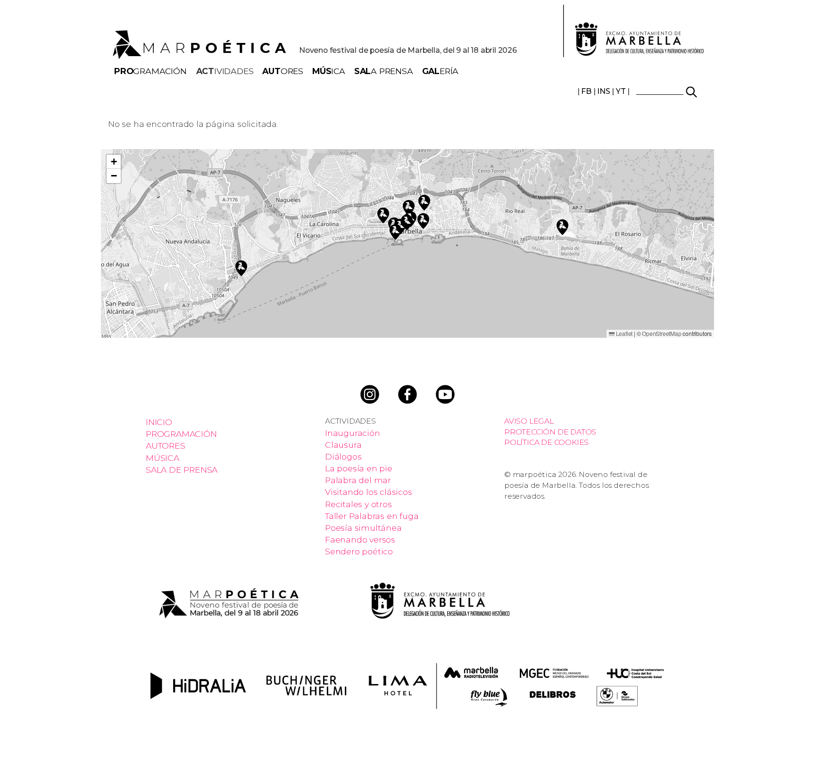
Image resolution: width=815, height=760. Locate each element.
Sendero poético (359, 551)
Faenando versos (360, 539)
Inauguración (352, 433)
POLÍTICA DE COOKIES (546, 442)
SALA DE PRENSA (181, 470)
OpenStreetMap (661, 333)
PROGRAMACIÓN (181, 434)
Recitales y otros (358, 504)
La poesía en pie (358, 468)
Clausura (343, 445)
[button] (383, 213)
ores (282, 71)
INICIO (159, 422)
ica (328, 71)
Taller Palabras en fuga (371, 516)
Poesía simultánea (363, 528)
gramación (150, 71)
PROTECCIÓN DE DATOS (550, 431)
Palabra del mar (358, 480)
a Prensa (383, 71)
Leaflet (623, 333)
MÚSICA (162, 458)
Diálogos (343, 456)
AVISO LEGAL (529, 421)
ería (440, 71)
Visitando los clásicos (368, 492)
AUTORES (165, 446)
